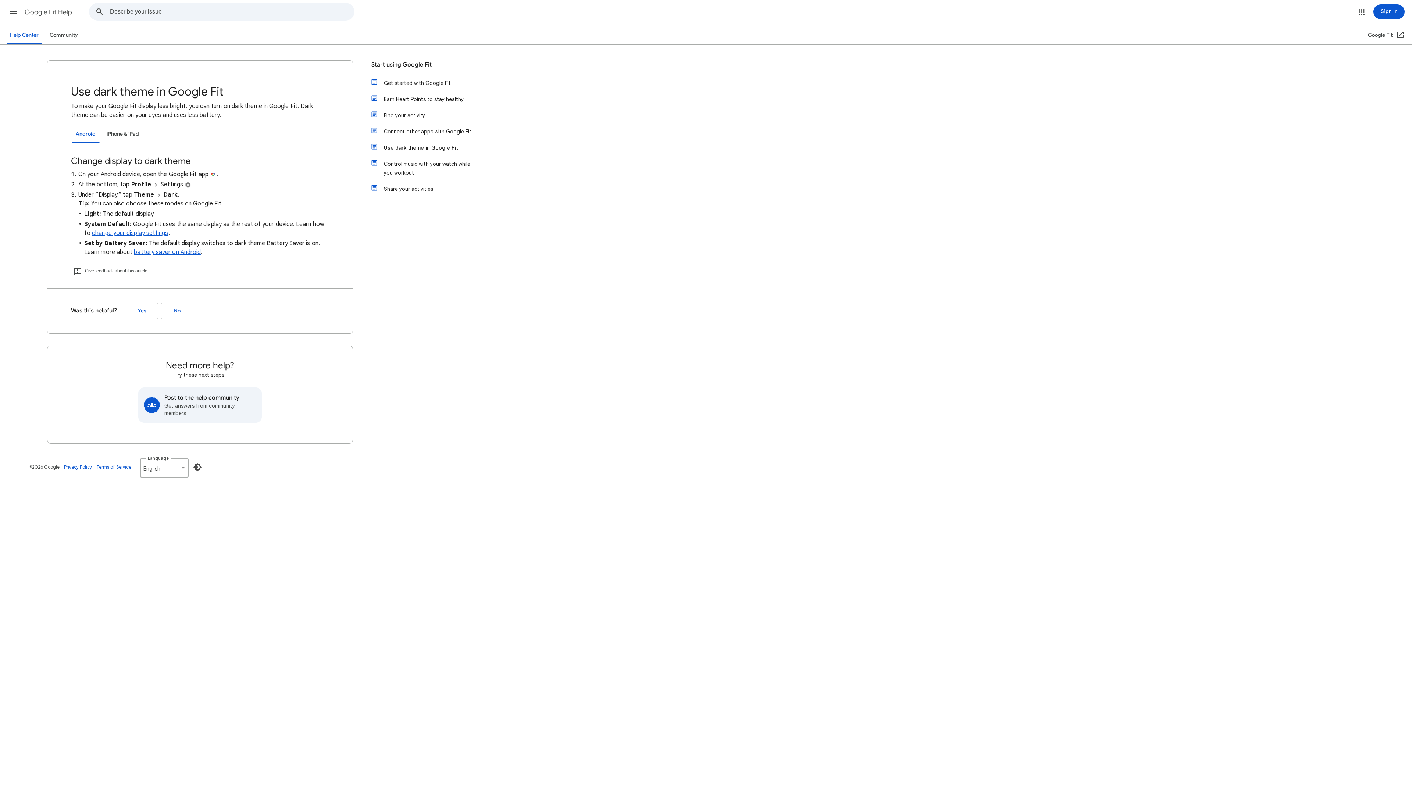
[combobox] (232, 11)
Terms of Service (113, 467)
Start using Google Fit (401, 64)
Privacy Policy (78, 467)
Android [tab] (86, 134)
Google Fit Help (48, 12)
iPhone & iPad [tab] (123, 134)
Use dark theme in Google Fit (421, 147)
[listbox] (164, 468)
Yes (142, 311)
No (177, 311)
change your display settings (130, 233)
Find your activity (404, 115)
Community (64, 35)
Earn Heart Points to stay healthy (424, 99)
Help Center (24, 35)
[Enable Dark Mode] (197, 467)
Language (158, 458)
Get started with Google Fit (417, 83)
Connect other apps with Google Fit (427, 131)
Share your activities (408, 189)
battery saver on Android (167, 252)
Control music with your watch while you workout (427, 168)
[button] (13, 12)
